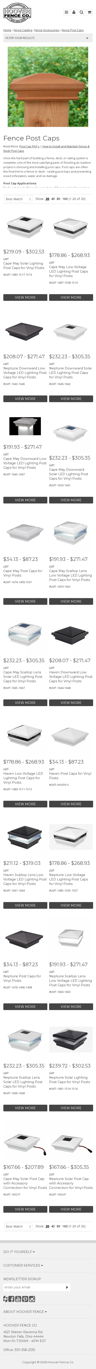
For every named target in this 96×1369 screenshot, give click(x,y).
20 (47, 199)
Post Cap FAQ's (29, 146)
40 (53, 199)
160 (65, 199)
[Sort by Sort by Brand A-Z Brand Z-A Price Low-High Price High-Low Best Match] (18, 199)
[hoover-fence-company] (5, 1299)
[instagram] (32, 1299)
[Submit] (67, 1287)
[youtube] (18, 1299)
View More (25, 297)
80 (58, 199)
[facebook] (11, 1299)
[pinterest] (25, 1299)
